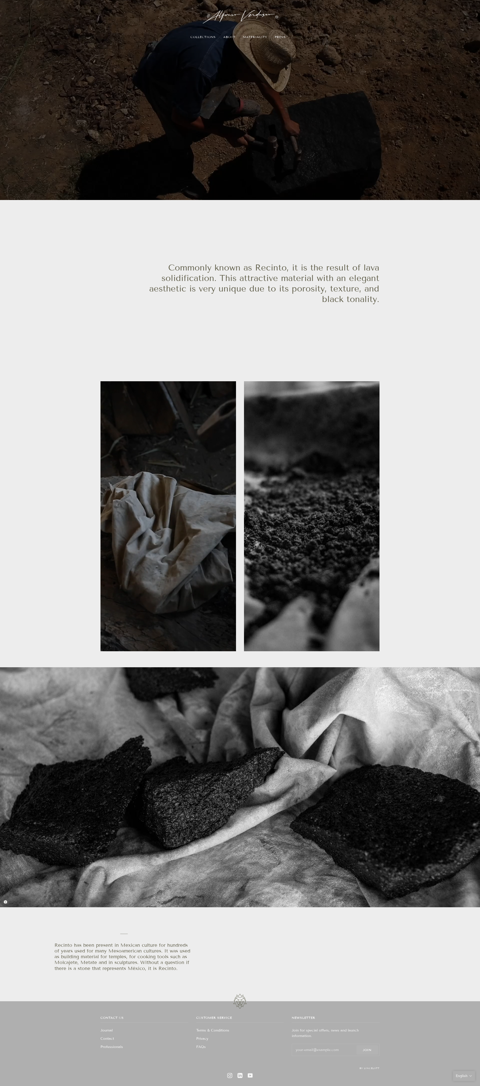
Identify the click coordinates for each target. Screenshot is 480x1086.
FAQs (201, 1047)
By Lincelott (370, 1068)
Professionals (111, 1047)
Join (367, 1050)
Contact (107, 1038)
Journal (106, 1030)
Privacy (202, 1038)
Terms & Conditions (212, 1030)
